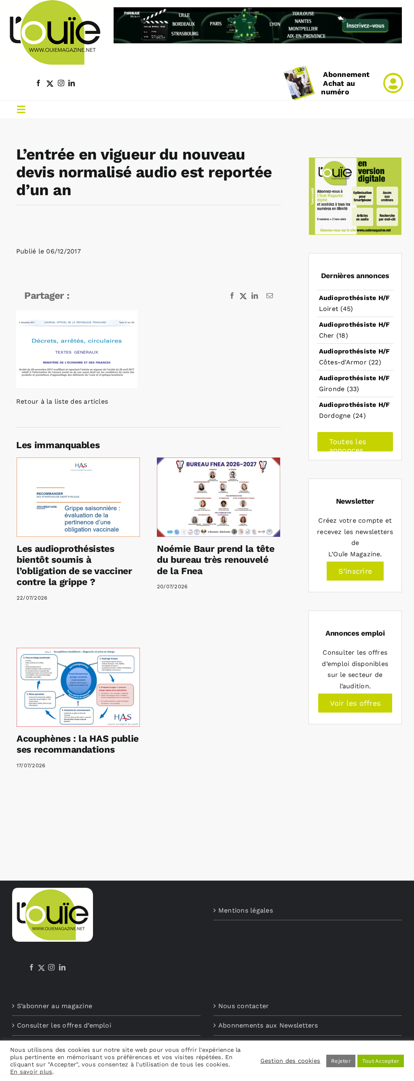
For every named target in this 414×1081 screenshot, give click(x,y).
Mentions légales (245, 910)
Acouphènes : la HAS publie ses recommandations (78, 744)
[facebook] (38, 83)
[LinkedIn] (62, 967)
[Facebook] (31, 967)
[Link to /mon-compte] (393, 83)
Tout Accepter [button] (380, 1061)
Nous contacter (243, 1006)
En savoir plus (31, 1071)
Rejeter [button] (341, 1061)
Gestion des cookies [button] (290, 1060)
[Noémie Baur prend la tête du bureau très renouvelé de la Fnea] (218, 497)
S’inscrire (355, 571)
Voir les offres (355, 703)
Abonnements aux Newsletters (268, 1025)
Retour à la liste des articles (62, 401)
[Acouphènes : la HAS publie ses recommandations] (78, 687)
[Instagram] (51, 967)
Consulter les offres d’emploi (64, 1025)
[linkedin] (71, 83)
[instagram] (61, 83)
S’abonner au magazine (54, 1006)
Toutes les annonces (347, 444)
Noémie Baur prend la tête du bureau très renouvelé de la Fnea (215, 560)
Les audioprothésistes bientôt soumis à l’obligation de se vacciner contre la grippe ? (74, 565)
